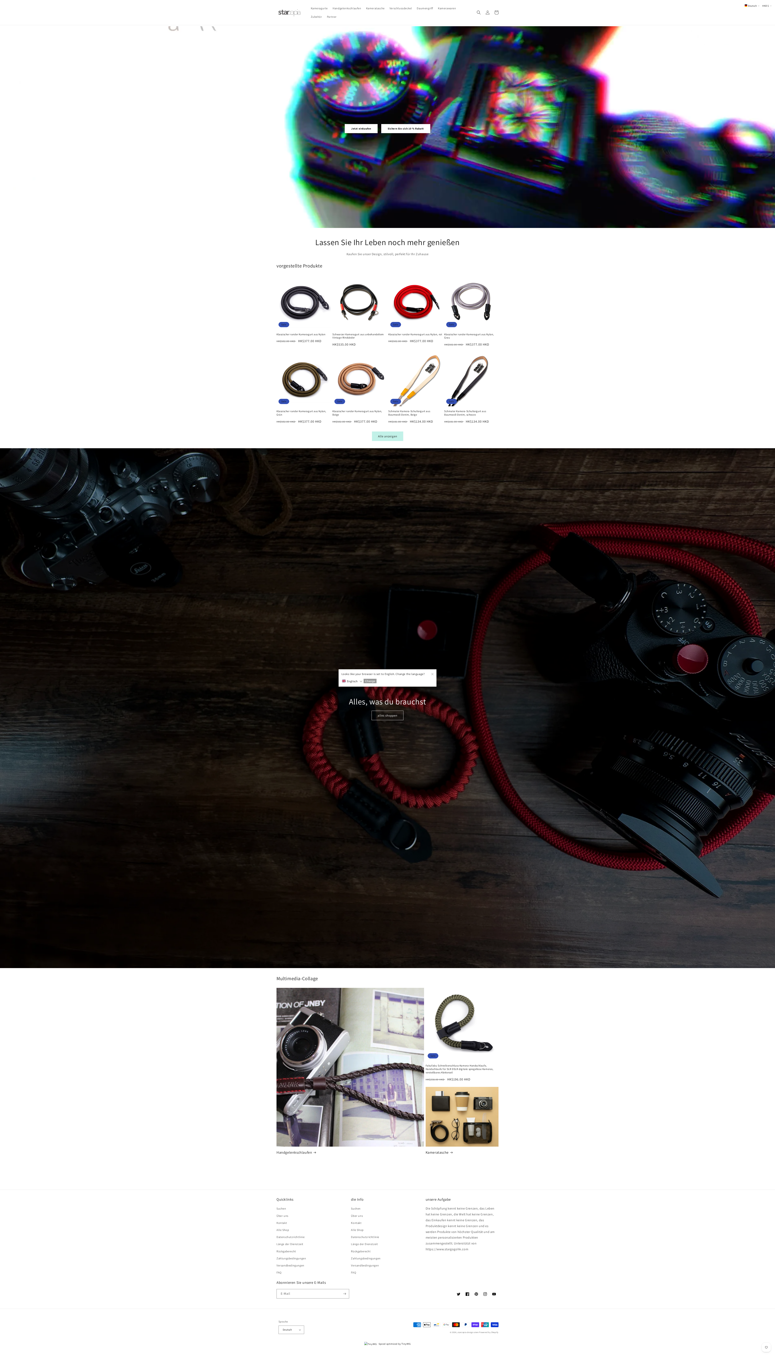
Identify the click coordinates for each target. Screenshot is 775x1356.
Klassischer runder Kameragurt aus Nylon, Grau (469, 336)
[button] (478, 12)
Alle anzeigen (387, 436)
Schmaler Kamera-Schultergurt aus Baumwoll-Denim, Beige (409, 413)
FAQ (279, 1272)
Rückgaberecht (286, 1251)
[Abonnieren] (344, 1294)
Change (370, 681)
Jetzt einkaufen (361, 128)
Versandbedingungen (290, 1265)
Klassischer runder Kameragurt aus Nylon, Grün (301, 413)
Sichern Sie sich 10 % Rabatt (406, 128)
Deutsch (287, 1329)
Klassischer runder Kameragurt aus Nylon (300, 334)
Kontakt (281, 1223)
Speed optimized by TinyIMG (394, 1343)
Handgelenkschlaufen (294, 1152)
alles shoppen (387, 715)
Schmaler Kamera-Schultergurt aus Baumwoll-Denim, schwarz (465, 413)
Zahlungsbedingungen (291, 1258)
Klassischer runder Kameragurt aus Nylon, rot (415, 334)
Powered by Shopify (489, 1332)
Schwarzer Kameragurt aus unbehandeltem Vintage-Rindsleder (358, 336)
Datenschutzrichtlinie (290, 1237)
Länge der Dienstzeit (289, 1244)
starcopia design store (468, 1332)
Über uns (282, 1216)
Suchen (281, 1208)
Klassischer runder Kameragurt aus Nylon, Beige (357, 413)
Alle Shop (282, 1230)
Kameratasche (437, 1152)
